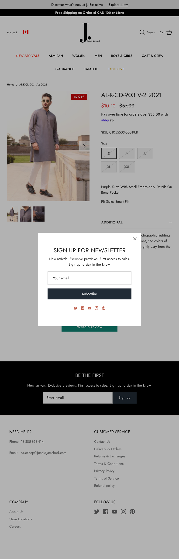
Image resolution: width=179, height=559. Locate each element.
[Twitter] (75, 308)
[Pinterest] (103, 308)
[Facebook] (82, 308)
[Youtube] (89, 308)
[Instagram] (96, 308)
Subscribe (89, 293)
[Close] (135, 238)
